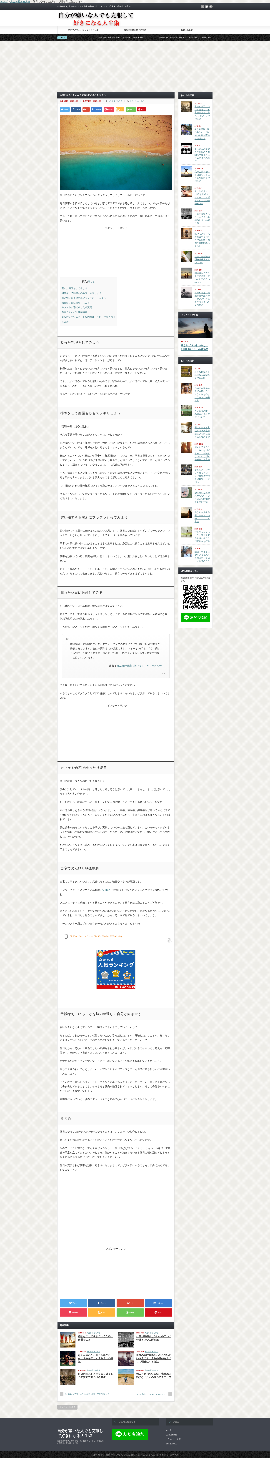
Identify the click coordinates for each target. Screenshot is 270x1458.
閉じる (91, 281)
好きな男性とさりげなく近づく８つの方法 (202, 374)
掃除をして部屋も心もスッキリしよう (81, 293)
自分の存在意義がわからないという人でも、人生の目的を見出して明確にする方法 (153, 1358)
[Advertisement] (135, 66)
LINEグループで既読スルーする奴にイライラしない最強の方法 (128, 37)
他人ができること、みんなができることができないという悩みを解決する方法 (202, 453)
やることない (135, 101)
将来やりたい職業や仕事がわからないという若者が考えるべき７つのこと (202, 298)
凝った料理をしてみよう (74, 288)
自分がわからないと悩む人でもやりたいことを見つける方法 (193, 37)
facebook (211, 6)
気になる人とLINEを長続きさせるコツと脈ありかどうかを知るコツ (202, 197)
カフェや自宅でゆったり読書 (77, 307)
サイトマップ (171, 1444)
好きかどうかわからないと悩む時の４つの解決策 (194, 347)
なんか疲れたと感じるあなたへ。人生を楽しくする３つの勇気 (95, 1358)
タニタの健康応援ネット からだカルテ (139, 665)
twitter (206, 6)
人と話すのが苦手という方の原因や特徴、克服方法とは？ (87, 1394)
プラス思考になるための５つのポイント (151, 1394)
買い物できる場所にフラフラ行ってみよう (84, 297)
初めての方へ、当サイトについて (83, 30)
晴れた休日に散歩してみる (76, 302)
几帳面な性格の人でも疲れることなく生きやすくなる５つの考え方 (202, 394)
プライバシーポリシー (174, 1439)
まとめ (65, 321)
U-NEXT (107, 889)
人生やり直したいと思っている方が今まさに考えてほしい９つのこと (202, 112)
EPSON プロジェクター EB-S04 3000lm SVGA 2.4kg (96, 936)
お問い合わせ (187, 30)
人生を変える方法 (115, 101)
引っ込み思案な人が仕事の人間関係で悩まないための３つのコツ (202, 155)
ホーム (168, 1430)
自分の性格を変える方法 (135, 30)
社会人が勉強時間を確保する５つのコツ (202, 259)
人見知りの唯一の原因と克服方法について (202, 414)
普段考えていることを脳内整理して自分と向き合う (88, 317)
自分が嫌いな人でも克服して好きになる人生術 (80, 1433)
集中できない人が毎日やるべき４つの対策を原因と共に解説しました (202, 239)
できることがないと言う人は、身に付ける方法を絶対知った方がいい (202, 476)
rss (202, 6)
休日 (142, 101)
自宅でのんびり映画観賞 (74, 312)
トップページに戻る (67, 1407)
